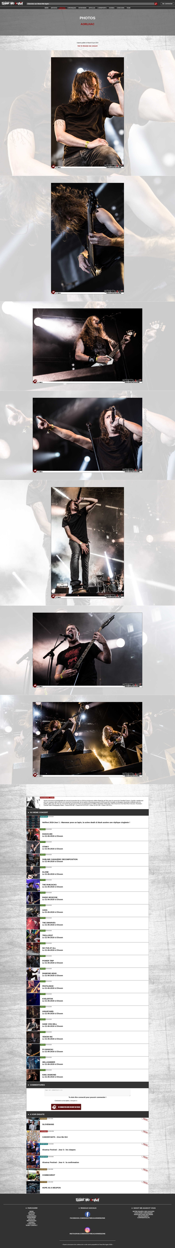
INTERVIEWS (31, 1217)
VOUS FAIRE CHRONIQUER (143, 1213)
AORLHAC (87, 24)
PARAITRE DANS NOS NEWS (143, 1214)
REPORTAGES (31, 1220)
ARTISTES (31, 1213)
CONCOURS (31, 1224)
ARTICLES (31, 1219)
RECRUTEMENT (143, 1216)
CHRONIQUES (31, 1216)
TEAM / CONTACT (31, 1225)
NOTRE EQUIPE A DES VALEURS (143, 1211)
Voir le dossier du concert (87, 46)
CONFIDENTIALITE (143, 1217)
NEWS (31, 1211)
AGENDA (32, 1222)
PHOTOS (31, 1214)
